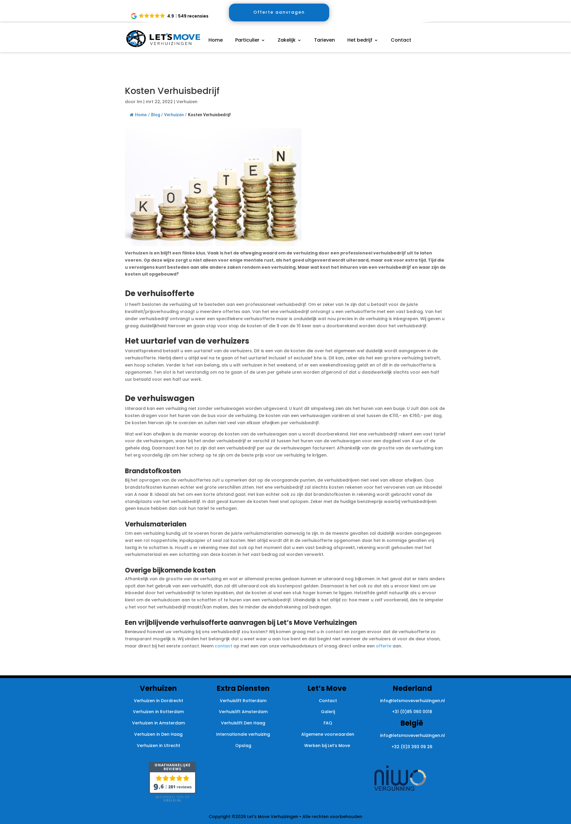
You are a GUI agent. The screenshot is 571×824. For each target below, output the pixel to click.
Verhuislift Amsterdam (243, 712)
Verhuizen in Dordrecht (158, 701)
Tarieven (324, 40)
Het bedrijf (359, 40)
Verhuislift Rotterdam (243, 701)
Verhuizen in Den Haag (158, 734)
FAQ (328, 723)
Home (215, 40)
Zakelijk (287, 40)
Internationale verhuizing (243, 734)
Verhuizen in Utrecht (158, 745)
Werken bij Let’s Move (327, 745)
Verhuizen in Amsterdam (158, 723)
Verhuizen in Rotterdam (158, 712)
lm (139, 102)
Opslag (243, 745)
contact (223, 646)
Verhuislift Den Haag (243, 723)
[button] (170, 16)
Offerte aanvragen (279, 12)
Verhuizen (186, 102)
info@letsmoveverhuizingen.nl (412, 701)
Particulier (247, 40)
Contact (401, 40)
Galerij (328, 712)
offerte (383, 646)
